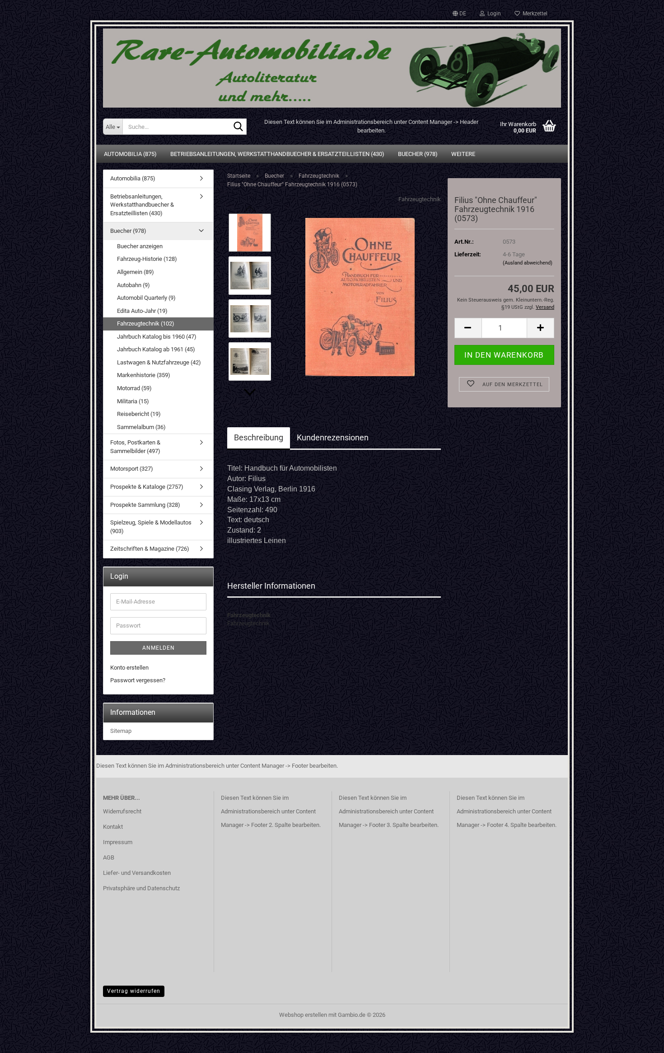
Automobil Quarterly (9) (146, 297)
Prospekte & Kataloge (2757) (146, 486)
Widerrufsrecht (122, 811)
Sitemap (120, 730)
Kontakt (113, 826)
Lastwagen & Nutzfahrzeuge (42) (159, 362)
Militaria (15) (133, 401)
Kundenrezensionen (333, 437)
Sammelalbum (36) (141, 427)
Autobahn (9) (133, 285)
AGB (108, 857)
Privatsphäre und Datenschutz (141, 888)
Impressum (117, 842)
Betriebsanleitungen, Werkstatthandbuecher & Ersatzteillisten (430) (277, 154)
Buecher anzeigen (140, 246)
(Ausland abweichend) (527, 263)
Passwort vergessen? (137, 680)
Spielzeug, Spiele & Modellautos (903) (151, 526)
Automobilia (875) (130, 154)
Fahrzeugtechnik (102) (145, 323)
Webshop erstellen (303, 1014)
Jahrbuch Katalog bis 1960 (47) (156, 336)
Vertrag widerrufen (133, 991)
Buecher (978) (418, 154)
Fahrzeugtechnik (419, 199)
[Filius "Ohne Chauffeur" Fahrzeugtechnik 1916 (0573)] (360, 296)
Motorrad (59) (134, 388)
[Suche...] (238, 127)
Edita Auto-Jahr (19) (142, 310)
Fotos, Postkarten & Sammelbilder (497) (135, 446)
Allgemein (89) (135, 272)
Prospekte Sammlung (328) (145, 504)
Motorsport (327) (131, 468)
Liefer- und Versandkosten (137, 872)
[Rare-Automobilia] (332, 64)
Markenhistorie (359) (143, 375)
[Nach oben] (639, 1039)
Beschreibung (258, 437)
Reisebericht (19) (139, 414)
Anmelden (158, 648)
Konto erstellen (129, 667)
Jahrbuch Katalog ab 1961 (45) (156, 349)
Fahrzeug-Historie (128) (147, 258)
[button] (459, 13)
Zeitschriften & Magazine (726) (149, 548)
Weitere (463, 154)
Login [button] (493, 13)
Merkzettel (533, 13)
